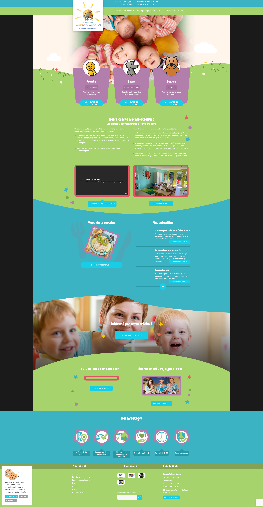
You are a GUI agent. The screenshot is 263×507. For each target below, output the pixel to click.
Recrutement (161, 403)
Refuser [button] (23, 496)
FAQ (159, 11)
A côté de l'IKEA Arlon (81, 453)
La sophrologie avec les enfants (168, 250)
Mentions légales (78, 492)
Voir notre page (101, 388)
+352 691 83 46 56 (146, 5)
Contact (180, 11)
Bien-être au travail (141, 453)
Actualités (168, 11)
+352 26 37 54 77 (128, 5)
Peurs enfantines (162, 270)
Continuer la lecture (181, 242)
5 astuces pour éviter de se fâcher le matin (172, 230)
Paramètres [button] (10, 500)
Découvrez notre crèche (161, 204)
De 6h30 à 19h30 (161, 453)
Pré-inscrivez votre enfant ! (131, 335)
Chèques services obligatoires (101, 453)
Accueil (118, 11)
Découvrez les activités (91, 103)
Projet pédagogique (145, 11)
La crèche (128, 11)
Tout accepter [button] (11, 496)
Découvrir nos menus (100, 265)
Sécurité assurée (181, 453)
